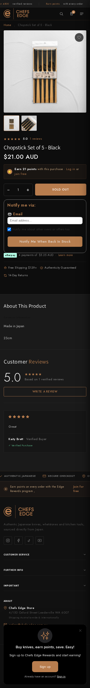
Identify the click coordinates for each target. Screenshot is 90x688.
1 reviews (36, 139)
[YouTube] (40, 540)
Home (7, 25)
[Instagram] (8, 540)
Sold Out (60, 189)
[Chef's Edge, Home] (16, 13)
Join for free (78, 489)
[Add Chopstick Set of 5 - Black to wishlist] (79, 37)
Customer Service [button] (17, 554)
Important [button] (11, 585)
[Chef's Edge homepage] (45, 511)
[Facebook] (18, 540)
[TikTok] (29, 540)
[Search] (61, 13)
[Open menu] (81, 13)
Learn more (65, 255)
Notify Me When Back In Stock (45, 241)
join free (20, 174)
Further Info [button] (13, 569)
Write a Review (45, 391)
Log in (70, 169)
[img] (45, 416)
